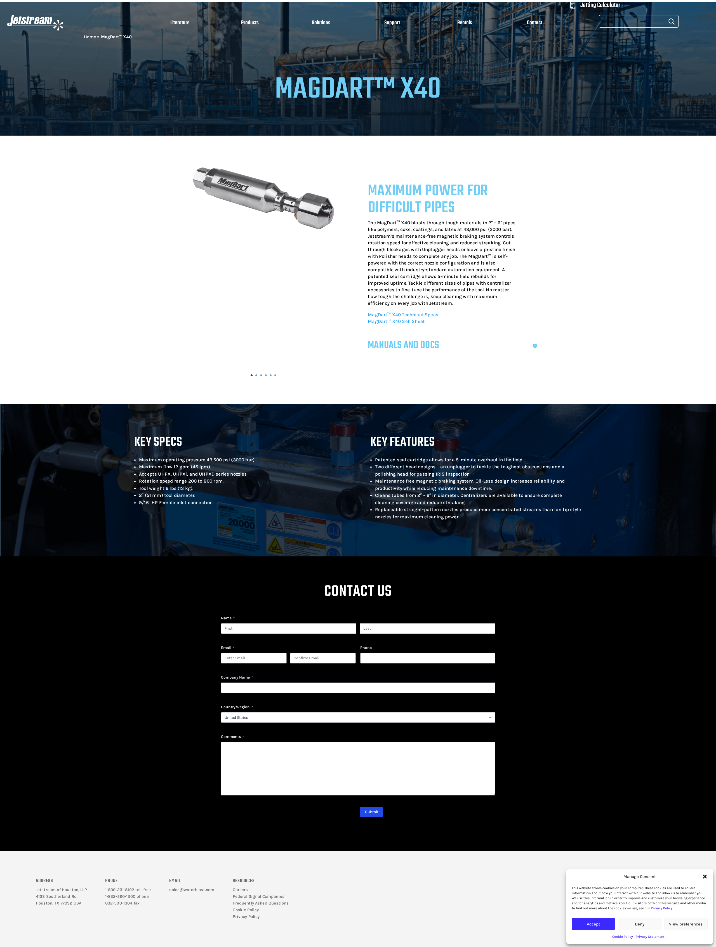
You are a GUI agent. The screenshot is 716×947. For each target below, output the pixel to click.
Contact (534, 22)
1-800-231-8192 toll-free (128, 889)
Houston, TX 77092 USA (58, 903)
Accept (593, 924)
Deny (639, 924)
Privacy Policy (661, 908)
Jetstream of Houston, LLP (61, 889)
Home (90, 36)
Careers (240, 889)
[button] (705, 876)
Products (250, 22)
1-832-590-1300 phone (127, 896)
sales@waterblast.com (191, 889)
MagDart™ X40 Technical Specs (403, 314)
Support (392, 22)
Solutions (321, 22)
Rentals (464, 22)
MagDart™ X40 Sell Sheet (396, 321)
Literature (180, 22)
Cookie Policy (622, 937)
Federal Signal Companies (258, 896)
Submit (371, 811)
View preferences (686, 924)
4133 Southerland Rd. (56, 896)
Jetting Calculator (600, 5)
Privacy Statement (650, 937)
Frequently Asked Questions (261, 903)
